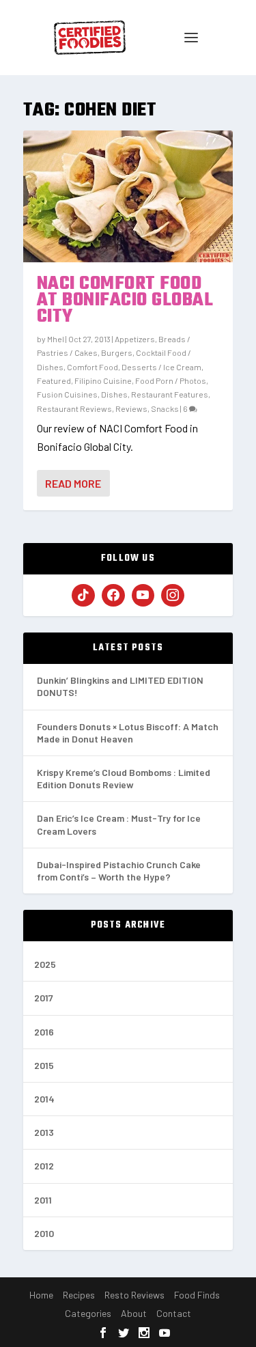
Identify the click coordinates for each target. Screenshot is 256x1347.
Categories (88, 1313)
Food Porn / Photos (170, 380)
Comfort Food (92, 367)
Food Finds (197, 1295)
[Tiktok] (83, 596)
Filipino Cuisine (103, 380)
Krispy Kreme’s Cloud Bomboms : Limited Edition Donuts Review (123, 778)
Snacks (165, 408)
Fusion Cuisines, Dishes (82, 394)
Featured (54, 380)
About (134, 1313)
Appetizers (135, 339)
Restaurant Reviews (74, 408)
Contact (173, 1313)
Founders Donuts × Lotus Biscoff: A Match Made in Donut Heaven (127, 733)
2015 (44, 1065)
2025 (45, 964)
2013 (44, 1132)
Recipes (79, 1295)
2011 (43, 1200)
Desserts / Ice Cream (161, 367)
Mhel (55, 339)
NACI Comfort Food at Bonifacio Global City (125, 300)
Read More (73, 483)
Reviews (131, 408)
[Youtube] (143, 596)
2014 (44, 1099)
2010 (44, 1233)
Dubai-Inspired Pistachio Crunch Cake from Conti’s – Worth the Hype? (119, 871)
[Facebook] (113, 596)
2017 (43, 997)
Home (41, 1295)
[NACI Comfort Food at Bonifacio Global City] (128, 196)
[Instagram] (173, 596)
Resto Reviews (134, 1295)
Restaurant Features (169, 394)
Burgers (116, 352)
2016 (44, 1032)
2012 (44, 1165)
